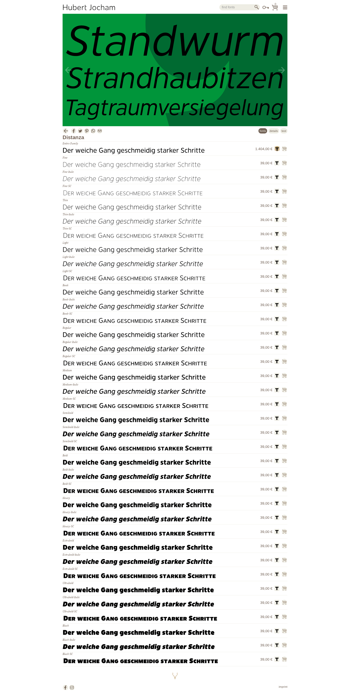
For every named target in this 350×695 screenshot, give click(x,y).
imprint (283, 686)
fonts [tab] (263, 130)
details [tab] (274, 130)
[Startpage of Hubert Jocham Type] (93, 7)
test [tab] (284, 130)
